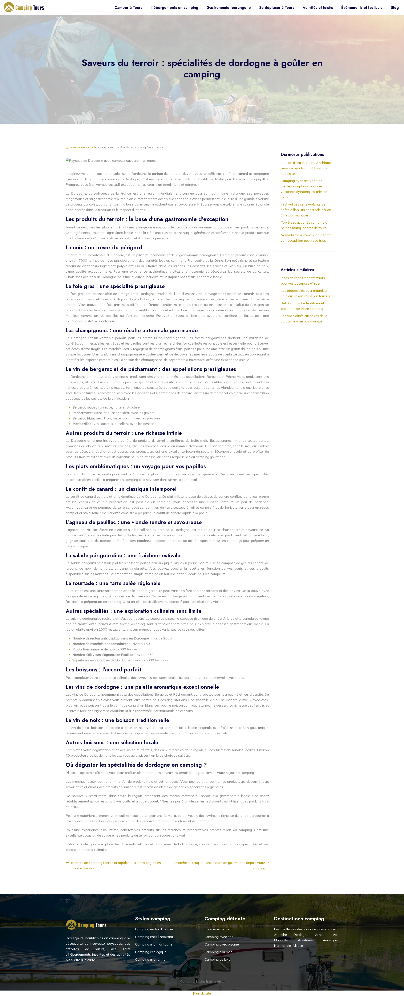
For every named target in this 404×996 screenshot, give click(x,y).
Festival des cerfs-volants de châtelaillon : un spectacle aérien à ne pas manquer (306, 209)
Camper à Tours (128, 7)
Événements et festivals (361, 7)
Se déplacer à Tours (276, 7)
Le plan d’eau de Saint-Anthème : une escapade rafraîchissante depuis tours (306, 168)
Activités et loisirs (318, 7)
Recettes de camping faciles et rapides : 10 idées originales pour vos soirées (115, 865)
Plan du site (202, 993)
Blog (395, 7)
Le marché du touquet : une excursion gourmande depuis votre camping (218, 865)
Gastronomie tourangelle (229, 7)
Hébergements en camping (174, 7)
